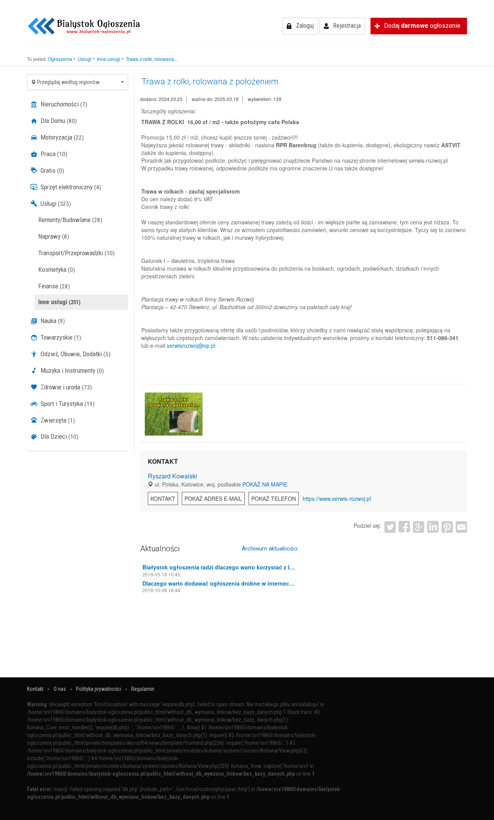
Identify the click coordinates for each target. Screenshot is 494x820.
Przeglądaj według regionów (68, 82)
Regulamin (142, 689)
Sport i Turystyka (67, 403)
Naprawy (53, 236)
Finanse (54, 286)
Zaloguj (305, 25)
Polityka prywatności (98, 689)
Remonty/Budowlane (70, 220)
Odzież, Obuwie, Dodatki (74, 354)
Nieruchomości (63, 104)
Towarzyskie (60, 337)
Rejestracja (347, 25)
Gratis (51, 170)
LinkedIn (433, 527)
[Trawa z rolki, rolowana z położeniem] (174, 414)
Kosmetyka (56, 269)
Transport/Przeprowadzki (76, 253)
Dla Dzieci (58, 436)
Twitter (390, 527)
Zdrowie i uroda (65, 387)
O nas (60, 689)
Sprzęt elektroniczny (70, 187)
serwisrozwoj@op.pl (191, 345)
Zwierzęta (57, 420)
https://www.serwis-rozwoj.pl (337, 498)
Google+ (418, 527)
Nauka (52, 321)
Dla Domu (58, 121)
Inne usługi (59, 302)
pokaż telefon (273, 498)
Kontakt (163, 498)
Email (461, 527)
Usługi (55, 203)
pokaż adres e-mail (213, 498)
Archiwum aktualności (270, 548)
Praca (53, 154)
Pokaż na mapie (265, 484)
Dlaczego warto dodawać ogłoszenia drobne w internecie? (219, 583)
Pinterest (447, 527)
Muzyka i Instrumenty (71, 370)
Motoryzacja (61, 137)
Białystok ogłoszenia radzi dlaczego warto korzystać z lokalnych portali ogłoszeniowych (219, 567)
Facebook (404, 527)
